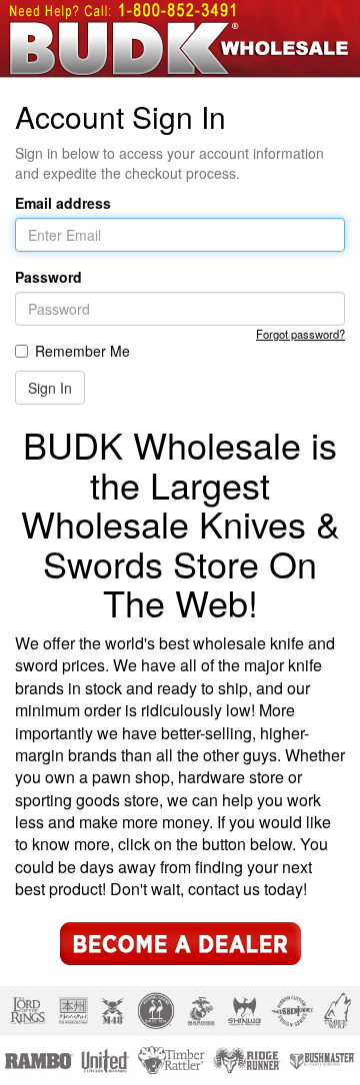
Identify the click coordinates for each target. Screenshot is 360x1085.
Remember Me (82, 351)
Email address (63, 203)
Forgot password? (300, 334)
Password (48, 277)
